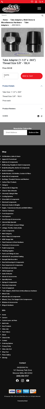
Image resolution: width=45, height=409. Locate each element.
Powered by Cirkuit (22, 401)
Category (5, 185)
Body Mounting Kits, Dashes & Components (15, 168)
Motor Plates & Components (11, 236)
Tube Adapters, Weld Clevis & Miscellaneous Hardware (19, 291)
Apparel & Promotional (9, 159)
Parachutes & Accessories (10, 245)
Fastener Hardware (8, 211)
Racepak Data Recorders (10, 259)
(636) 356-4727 (22, 376)
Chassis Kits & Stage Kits (10, 188)
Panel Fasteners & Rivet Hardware (13, 242)
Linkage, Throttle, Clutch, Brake (12, 228)
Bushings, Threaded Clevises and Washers (15, 179)
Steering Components (9, 285)
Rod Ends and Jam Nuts (9, 268)
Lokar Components (8, 231)
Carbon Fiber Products (9, 182)
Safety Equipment (7, 271)
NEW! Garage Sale (7, 239)
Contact (4, 340)
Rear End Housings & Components (13, 262)
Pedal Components (8, 248)
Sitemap (4, 357)
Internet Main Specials (9, 222)
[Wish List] (41, 32)
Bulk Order (5, 323)
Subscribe (34, 132)
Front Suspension (7, 213)
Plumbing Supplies (8, 251)
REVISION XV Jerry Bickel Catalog (12, 256)
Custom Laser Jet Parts (9, 320)
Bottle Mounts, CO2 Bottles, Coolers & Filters (16, 173)
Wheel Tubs (6, 294)
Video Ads (5, 329)
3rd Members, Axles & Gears (11, 156)
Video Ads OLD (7, 349)
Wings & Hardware (8, 305)
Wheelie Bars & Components (11, 296)
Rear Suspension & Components (12, 265)
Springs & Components (9, 282)
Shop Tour (5, 352)
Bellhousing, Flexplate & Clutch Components (16, 165)
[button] (2, 2)
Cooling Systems (7, 196)
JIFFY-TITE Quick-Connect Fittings (13, 225)
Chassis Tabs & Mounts (9, 191)
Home (4, 315)
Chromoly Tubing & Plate (10, 193)
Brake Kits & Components (10, 176)
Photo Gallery (6, 355)
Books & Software (8, 170)
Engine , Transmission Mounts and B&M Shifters (17, 208)
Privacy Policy (6, 346)
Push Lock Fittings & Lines (10, 253)
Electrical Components (9, 202)
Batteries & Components (10, 162)
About (4, 335)
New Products (6, 326)
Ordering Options (7, 343)
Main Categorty (7, 233)
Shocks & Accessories (9, 276)
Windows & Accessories (10, 302)
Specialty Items (7, 279)
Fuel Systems (6, 216)
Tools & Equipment (8, 288)
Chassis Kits (6, 337)
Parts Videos (6, 332)
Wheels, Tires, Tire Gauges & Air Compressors (17, 299)
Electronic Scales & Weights (11, 205)
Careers (4, 317)
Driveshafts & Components (10, 199)
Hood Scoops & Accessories (11, 219)
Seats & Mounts (7, 274)
